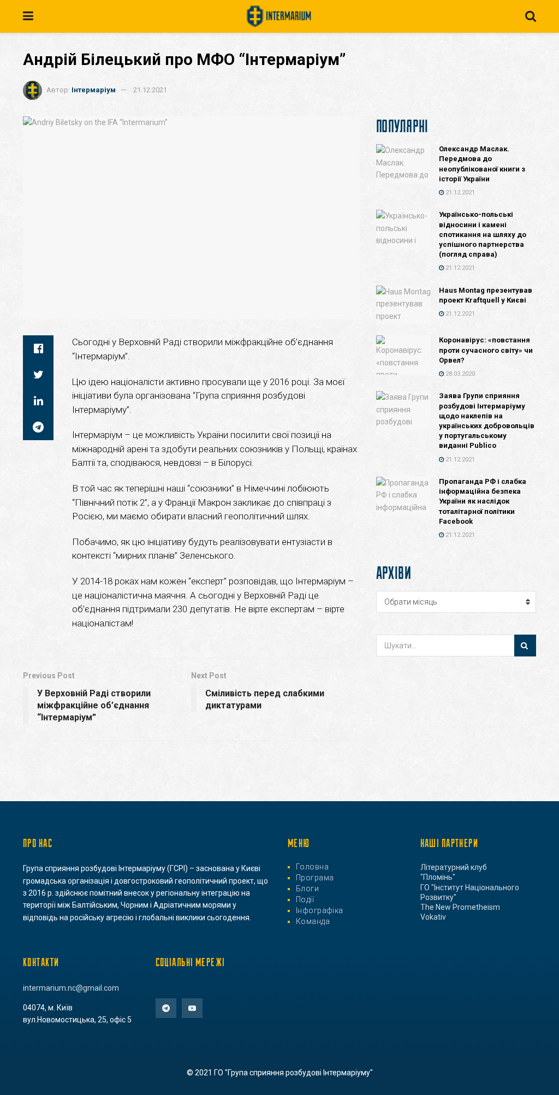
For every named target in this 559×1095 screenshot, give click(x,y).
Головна (312, 866)
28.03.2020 (459, 373)
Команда (313, 921)
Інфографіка (319, 910)
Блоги (307, 888)
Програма (315, 877)
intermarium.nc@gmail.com (71, 988)
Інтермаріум (94, 90)
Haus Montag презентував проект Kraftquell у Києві (485, 295)
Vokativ (433, 917)
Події (305, 899)
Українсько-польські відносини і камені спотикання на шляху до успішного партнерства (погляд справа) (482, 234)
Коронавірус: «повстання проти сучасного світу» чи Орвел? (486, 350)
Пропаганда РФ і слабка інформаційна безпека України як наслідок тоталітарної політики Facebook (482, 501)
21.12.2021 (150, 90)
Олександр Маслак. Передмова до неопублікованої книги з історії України (482, 164)
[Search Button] (525, 645)
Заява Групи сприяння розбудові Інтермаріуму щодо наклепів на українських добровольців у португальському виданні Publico (486, 420)
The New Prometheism (460, 907)
